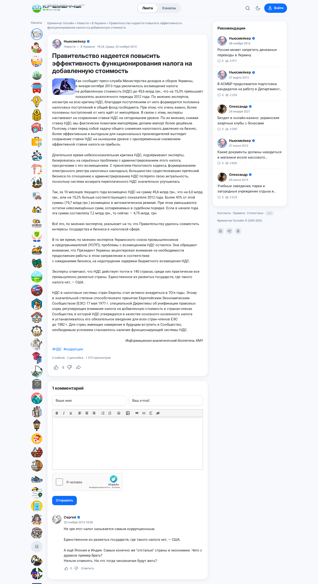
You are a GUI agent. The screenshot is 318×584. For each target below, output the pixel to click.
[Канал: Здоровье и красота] (37, 573)
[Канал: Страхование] (37, 533)
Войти (278, 8)
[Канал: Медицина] (37, 142)
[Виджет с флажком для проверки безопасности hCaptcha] (87, 482)
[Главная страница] (58, 8)
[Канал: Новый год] (37, 546)
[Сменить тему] (258, 8)
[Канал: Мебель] (37, 465)
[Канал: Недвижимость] (37, 209)
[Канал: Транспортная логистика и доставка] (37, 492)
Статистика (255, 213)
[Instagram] (220, 231)
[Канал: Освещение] (37, 425)
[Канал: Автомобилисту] (37, 196)
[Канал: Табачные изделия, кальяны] (37, 439)
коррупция (74, 349)
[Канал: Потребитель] (37, 47)
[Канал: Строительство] (37, 169)
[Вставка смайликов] (118, 413)
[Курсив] (63, 413)
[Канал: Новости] (37, 34)
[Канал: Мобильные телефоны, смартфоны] (37, 506)
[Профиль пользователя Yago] (222, 109)
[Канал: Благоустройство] (37, 74)
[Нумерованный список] (109, 413)
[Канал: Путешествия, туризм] (37, 398)
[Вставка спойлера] (150, 413)
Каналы (169, 8)
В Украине (99, 23)
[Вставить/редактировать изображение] (127, 413)
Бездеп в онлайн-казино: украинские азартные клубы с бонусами (248, 120)
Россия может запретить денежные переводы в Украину (247, 52)
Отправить (64, 500)
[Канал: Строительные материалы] (37, 452)
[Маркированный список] (102, 413)
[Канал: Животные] (37, 304)
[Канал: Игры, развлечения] (37, 61)
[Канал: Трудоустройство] (37, 128)
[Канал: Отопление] (37, 115)
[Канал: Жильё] (37, 317)
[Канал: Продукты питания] (37, 250)
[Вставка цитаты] (136, 413)
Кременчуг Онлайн (60, 23)
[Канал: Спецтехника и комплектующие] (37, 560)
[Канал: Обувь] (37, 479)
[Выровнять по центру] (86, 413)
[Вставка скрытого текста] (157, 413)
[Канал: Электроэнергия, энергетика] (37, 101)
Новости (83, 23)
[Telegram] (229, 231)
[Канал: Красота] (37, 519)
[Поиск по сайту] (248, 8)
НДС (58, 349)
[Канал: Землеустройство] (37, 277)
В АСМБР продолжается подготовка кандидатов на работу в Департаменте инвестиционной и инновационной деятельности (249, 87)
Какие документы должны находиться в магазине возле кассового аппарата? (249, 155)
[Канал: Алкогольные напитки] (37, 412)
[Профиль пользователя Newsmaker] (56, 44)
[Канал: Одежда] (37, 358)
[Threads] (238, 231)
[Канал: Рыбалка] (37, 371)
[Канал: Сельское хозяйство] (37, 182)
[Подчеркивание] (70, 413)
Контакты (224, 213)
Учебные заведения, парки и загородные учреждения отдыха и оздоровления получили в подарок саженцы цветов (246, 189)
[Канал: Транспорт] (37, 88)
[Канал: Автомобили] (37, 290)
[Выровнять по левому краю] (79, 413)
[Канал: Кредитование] (37, 344)
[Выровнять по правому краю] (93, 413)
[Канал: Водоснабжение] (37, 155)
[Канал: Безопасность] (37, 236)
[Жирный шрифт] (56, 413)
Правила (239, 213)
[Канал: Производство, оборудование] (37, 331)
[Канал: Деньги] (37, 263)
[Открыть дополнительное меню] (269, 213)
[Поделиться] (78, 367)
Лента (147, 8)
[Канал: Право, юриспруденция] (37, 385)
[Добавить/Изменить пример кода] (143, 413)
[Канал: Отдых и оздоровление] (37, 223)
